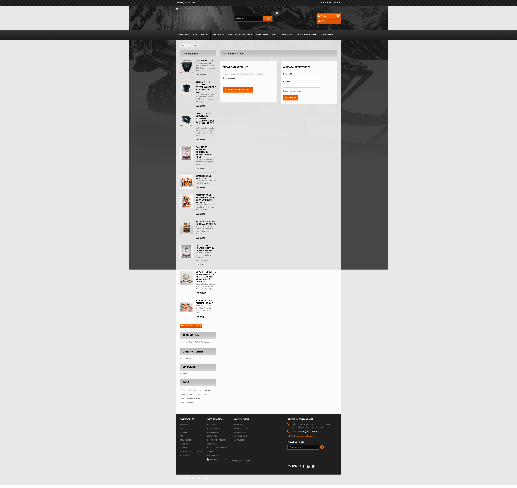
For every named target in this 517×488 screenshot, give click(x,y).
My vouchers (239, 440)
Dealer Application (218, 460)
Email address (229, 78)
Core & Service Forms (307, 35)
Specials (211, 424)
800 (189, 390)
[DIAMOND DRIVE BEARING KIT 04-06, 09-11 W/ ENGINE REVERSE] (186, 201)
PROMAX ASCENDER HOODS (240, 35)
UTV (195, 35)
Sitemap (210, 452)
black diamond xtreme (190, 398)
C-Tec (183, 394)
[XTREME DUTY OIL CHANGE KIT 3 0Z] (186, 306)
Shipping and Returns (216, 440)
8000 (183, 390)
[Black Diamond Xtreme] (203, 19)
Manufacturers (193, 351)
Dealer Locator (214, 456)
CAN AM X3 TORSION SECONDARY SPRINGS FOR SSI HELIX (204, 152)
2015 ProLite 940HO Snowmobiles (197, 342)
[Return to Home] (182, 45)
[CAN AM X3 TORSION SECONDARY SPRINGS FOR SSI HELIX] (186, 153)
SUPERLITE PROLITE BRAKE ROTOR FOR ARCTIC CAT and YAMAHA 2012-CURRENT (206, 277)
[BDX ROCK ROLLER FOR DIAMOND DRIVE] (186, 227)
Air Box (208, 390)
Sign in (337, 3)
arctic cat (197, 390)
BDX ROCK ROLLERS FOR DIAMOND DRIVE (206, 222)
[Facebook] (303, 465)
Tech (182, 436)
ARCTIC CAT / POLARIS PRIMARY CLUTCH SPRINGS (205, 248)
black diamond (187, 402)
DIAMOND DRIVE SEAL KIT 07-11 (204, 177)
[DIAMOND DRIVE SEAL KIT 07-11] (186, 182)
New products (213, 428)
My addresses (240, 432)
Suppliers (189, 366)
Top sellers (190, 53)
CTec (191, 394)
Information (190, 335)
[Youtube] (308, 465)
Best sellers (212, 432)
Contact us (325, 3)
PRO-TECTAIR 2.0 (204, 61)
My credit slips (241, 428)
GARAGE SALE (218, 35)
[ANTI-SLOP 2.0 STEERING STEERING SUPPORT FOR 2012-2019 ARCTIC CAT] (186, 88)
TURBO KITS (184, 444)
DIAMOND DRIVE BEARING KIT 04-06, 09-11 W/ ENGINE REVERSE (205, 199)
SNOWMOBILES (262, 35)
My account (241, 419)
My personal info (242, 436)
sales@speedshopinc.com (306, 436)
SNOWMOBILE (183, 35)
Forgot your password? (292, 91)
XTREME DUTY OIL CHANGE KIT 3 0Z (205, 302)
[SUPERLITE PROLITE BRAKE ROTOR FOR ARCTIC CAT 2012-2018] (186, 278)
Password (287, 82)
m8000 (204, 394)
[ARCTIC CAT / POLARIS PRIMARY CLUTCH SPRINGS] (186, 251)
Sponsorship (327, 35)
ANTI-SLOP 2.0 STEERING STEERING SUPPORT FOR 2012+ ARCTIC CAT (206, 87)
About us (211, 444)
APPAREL (205, 35)
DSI (197, 394)
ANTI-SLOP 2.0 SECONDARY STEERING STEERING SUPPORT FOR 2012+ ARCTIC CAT (206, 119)
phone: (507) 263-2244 (186, 3)
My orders (238, 424)
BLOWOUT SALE (186, 456)
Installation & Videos (282, 35)
